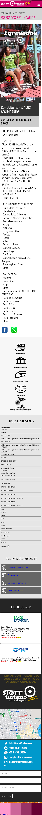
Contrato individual (15, 590)
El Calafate (3, 542)
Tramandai (3, 512)
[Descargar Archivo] (4, 567)
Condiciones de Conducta (18, 567)
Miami (2, 518)
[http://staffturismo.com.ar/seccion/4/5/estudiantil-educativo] (21, 802)
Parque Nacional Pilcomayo (8, 479)
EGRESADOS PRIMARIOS (7, 491)
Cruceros (3, 539)
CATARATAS (3, 457)
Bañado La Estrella (5, 483)
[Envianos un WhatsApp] (14, 332)
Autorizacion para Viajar (17, 582)
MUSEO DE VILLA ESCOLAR (8, 476)
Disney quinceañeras (6, 528)
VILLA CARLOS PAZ (6, 465)
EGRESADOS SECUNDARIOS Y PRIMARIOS (12, 498)
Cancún (3, 522)
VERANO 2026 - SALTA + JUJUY (9, 461)
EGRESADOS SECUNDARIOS (8, 487)
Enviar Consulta (6, 796)
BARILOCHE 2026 (5, 441)
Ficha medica (13, 575)
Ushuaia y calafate (5, 546)
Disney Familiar (5, 532)
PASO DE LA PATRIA (6, 435)
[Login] (5, 765)
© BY (1, 814)
